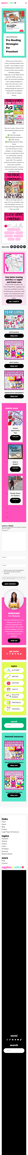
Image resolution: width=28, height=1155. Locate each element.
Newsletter (11, 239)
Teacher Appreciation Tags (15, 430)
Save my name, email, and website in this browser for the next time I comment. (14, 572)
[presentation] (15, 418)
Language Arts (8, 236)
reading (18, 239)
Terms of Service (10, 578)
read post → (15, 438)
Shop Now (14, 336)
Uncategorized (11, 37)
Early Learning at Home (14, 229)
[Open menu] (26, 3)
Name (4, 557)
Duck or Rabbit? (15, 463)
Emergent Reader (9, 233)
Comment (5, 530)
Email (4, 565)
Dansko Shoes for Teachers (15, 494)
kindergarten (19, 233)
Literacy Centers (18, 236)
